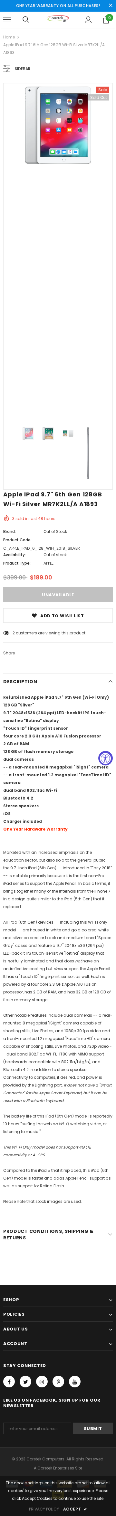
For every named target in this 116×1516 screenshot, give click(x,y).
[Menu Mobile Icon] (7, 20)
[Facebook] (9, 1381)
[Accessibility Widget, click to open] (105, 758)
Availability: (14, 554)
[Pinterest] (58, 1381)
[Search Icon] (26, 19)
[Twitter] (25, 1381)
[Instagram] (42, 1381)
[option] (58, 125)
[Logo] (58, 19)
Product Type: (17, 563)
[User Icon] (88, 19)
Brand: (9, 531)
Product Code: (17, 540)
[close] (110, 6)
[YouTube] (75, 1381)
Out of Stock (55, 531)
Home (9, 37)
